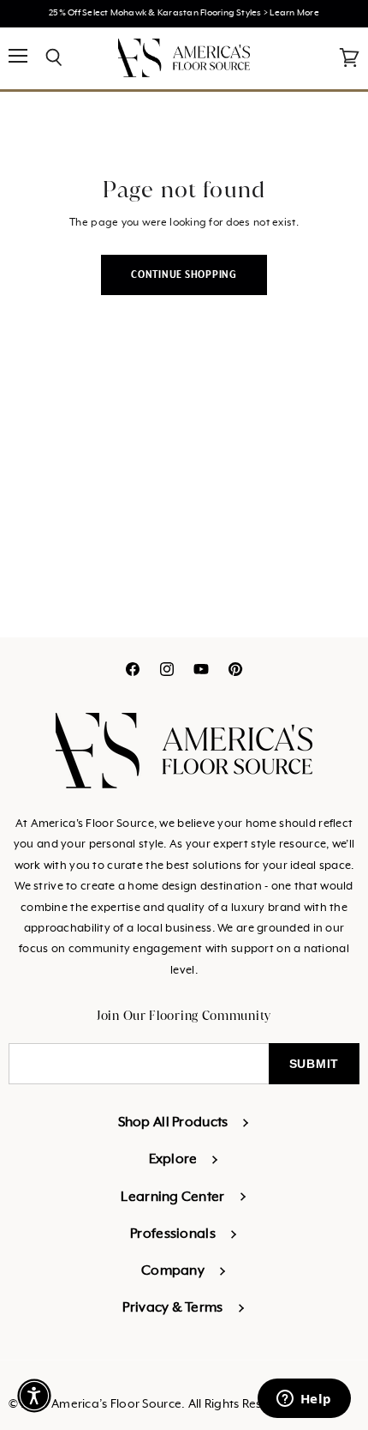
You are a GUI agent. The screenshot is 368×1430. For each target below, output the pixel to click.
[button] (34, 1396)
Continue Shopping (184, 275)
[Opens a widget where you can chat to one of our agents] (304, 1400)
